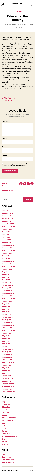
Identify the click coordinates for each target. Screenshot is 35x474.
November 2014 (8, 261)
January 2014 (7, 288)
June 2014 (6, 274)
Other (14, 12)
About (4, 186)
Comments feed (8, 460)
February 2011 (7, 378)
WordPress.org (8, 462)
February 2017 (7, 218)
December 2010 (8, 384)
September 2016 (8, 226)
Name (4, 138)
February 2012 (7, 349)
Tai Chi (4, 442)
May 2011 (5, 373)
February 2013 (7, 317)
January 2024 (7, 213)
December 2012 (8, 322)
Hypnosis (5, 412)
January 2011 (7, 381)
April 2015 (6, 258)
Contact (5, 188)
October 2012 (7, 328)
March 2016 (6, 240)
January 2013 (7, 320)
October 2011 (7, 360)
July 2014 (5, 272)
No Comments (18, 27)
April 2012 (6, 344)
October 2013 (7, 296)
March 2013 (6, 314)
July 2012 (5, 336)
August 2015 (7, 253)
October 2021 (7, 216)
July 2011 (5, 368)
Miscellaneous (7, 420)
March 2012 (6, 346)
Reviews (5, 431)
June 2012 (6, 338)
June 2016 (6, 232)
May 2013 (5, 309)
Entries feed (6, 457)
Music (4, 423)
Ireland (4, 415)
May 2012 (5, 341)
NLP (3, 426)
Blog (3, 402)
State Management (9, 436)
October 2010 (7, 389)
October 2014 (7, 264)
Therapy (5, 444)
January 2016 (7, 242)
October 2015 (7, 248)
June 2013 (6, 306)
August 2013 (7, 301)
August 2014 (7, 269)
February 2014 (7, 285)
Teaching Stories (17, 4)
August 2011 (6, 365)
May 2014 (5, 277)
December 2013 (8, 290)
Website (4, 155)
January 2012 (7, 352)
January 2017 (7, 221)
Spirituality (6, 434)
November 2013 (8, 293)
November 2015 (8, 245)
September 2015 (8, 250)
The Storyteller (11, 24)
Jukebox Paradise (9, 418)
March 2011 (6, 376)
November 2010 (8, 386)
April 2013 (6, 312)
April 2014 (6, 280)
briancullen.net (7, 191)
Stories (20, 12)
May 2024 (6, 210)
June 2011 (6, 370)
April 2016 (6, 237)
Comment (5, 121)
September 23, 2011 (26, 24)
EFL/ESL (5, 410)
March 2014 (6, 282)
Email (4, 147)
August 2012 (7, 333)
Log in (4, 454)
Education (6, 407)
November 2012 (8, 325)
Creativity (6, 404)
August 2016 (7, 229)
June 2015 (6, 256)
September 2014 (8, 266)
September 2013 (8, 298)
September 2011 (8, 362)
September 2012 (8, 330)
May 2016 (5, 234)
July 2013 (5, 304)
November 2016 (8, 224)
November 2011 (8, 357)
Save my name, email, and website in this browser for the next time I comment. (16, 164)
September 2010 (8, 392)
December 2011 (8, 354)
